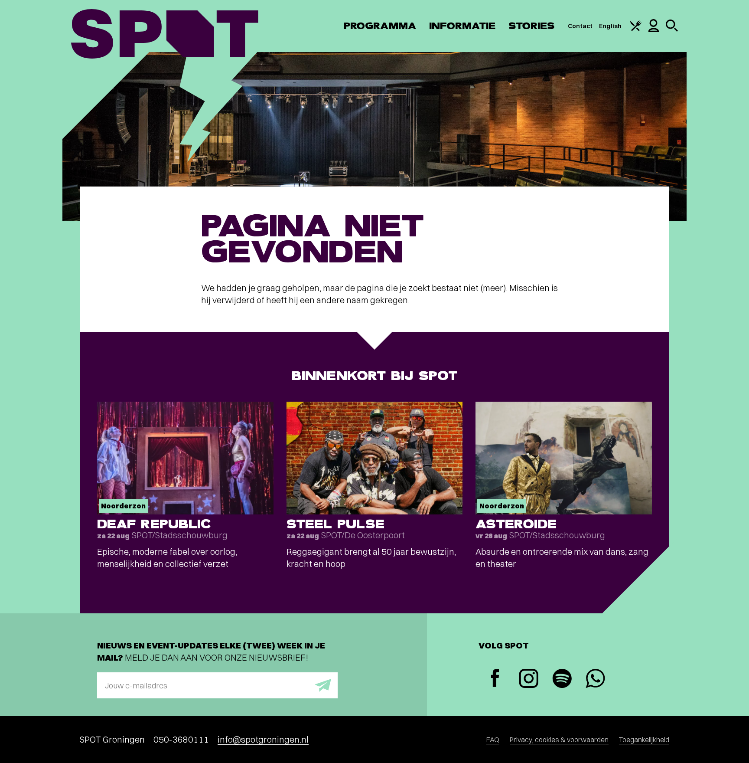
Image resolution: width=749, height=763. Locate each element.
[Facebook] (495, 679)
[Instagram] (528, 679)
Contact (580, 26)
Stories (531, 26)
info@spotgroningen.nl (263, 739)
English (610, 26)
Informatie (462, 26)
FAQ (492, 739)
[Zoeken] (672, 29)
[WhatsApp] (595, 679)
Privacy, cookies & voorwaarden (559, 739)
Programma (380, 26)
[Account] (653, 30)
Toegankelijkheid (644, 739)
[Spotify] (562, 679)
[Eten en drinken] (636, 29)
